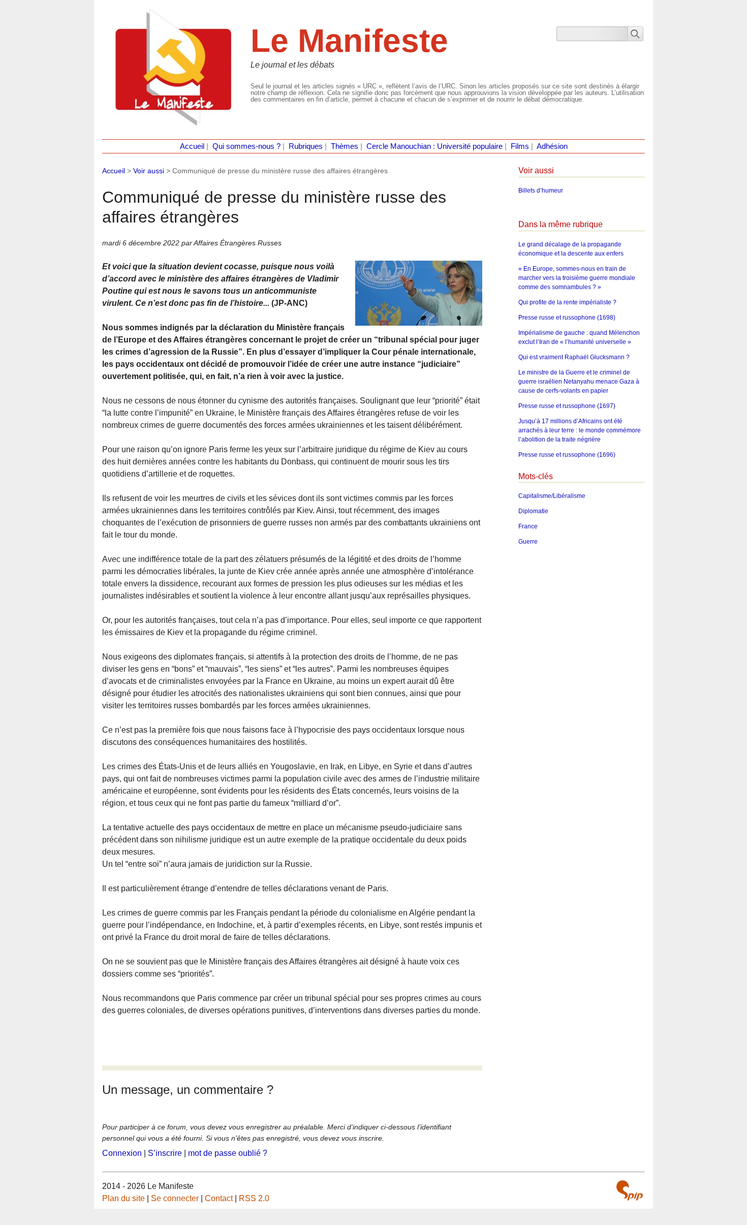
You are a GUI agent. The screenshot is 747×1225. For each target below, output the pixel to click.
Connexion (122, 1153)
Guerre (528, 541)
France (528, 526)
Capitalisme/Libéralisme (551, 495)
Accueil (192, 146)
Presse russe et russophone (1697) (566, 406)
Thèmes (344, 146)
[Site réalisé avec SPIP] (629, 1190)
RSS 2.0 (254, 1198)
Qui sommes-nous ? (246, 146)
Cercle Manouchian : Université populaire (434, 146)
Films (520, 146)
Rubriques (306, 146)
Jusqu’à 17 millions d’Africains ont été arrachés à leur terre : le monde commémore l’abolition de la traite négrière (579, 430)
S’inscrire (165, 1153)
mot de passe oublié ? (227, 1153)
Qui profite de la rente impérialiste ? (567, 302)
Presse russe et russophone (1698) (566, 317)
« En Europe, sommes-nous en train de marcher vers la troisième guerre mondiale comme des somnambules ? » (576, 278)
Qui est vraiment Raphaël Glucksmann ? (574, 357)
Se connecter (175, 1198)
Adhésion (552, 146)
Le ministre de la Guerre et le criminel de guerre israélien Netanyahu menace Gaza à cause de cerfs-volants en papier (578, 381)
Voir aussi (148, 171)
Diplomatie (533, 511)
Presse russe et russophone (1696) (566, 454)
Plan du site (123, 1198)
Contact (219, 1198)
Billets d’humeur (540, 190)
